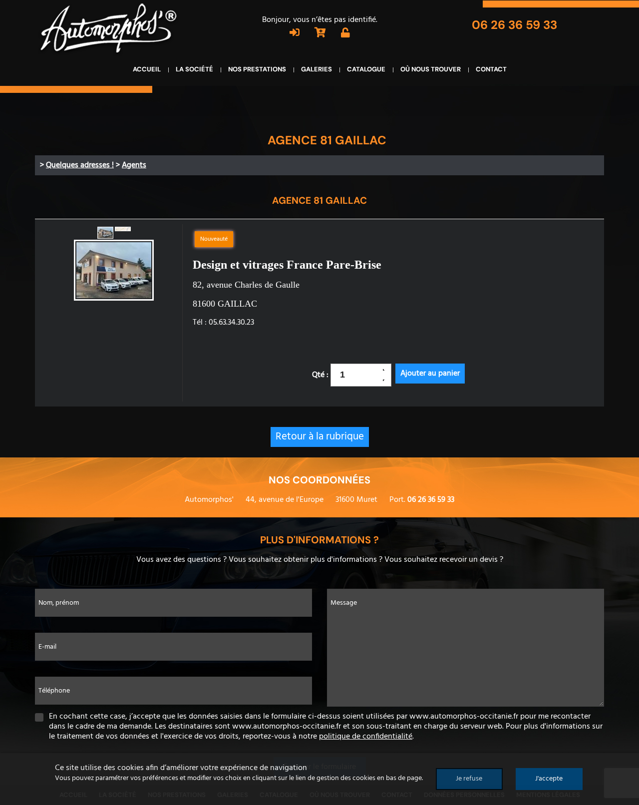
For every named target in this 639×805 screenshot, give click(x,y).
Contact (491, 69)
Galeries (316, 69)
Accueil (147, 69)
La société (194, 69)
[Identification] (295, 33)
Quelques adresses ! (80, 165)
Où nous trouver (430, 69)
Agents (134, 165)
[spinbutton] (357, 375)
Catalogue (366, 69)
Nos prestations (257, 69)
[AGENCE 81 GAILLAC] (114, 271)
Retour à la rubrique (320, 436)
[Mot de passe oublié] (345, 33)
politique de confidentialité (365, 736)
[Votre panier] (320, 33)
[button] (387, 369)
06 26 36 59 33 (514, 24)
